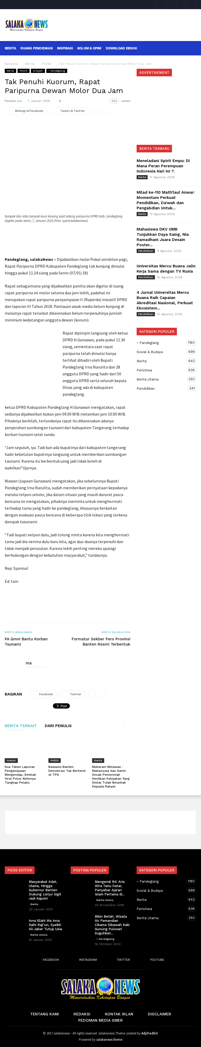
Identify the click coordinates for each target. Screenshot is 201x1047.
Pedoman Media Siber (100, 1020)
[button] (189, 47)
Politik (23, 70)
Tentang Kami (44, 1014)
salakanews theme (109, 1039)
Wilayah (38, 70)
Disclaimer (159, 1014)
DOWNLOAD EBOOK (121, 48)
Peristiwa (161, 370)
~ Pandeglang (56, 70)
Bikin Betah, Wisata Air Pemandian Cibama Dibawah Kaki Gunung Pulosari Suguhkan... (112, 924)
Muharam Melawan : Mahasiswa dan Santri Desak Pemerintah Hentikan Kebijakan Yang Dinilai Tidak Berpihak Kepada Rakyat (111, 776)
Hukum (11, 760)
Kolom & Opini (89, 48)
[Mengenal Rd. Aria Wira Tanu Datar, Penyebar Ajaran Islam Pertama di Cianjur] (81, 887)
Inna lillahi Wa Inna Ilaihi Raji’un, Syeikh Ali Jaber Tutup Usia (45, 925)
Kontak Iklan (119, 1014)
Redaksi (82, 1014)
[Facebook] (161, 4)
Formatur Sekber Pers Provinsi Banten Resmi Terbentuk (101, 642)
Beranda (11, 64)
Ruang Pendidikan (36, 48)
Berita (10, 48)
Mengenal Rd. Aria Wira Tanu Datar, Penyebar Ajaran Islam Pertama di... (110, 888)
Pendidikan (145, 250)
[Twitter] (181, 4)
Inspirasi (65, 48)
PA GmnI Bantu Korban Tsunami (26, 642)
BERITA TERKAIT (21, 726)
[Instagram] (171, 4)
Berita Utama (161, 379)
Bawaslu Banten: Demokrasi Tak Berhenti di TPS (67, 770)
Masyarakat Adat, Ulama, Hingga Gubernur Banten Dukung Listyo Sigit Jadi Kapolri (45, 890)
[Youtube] (191, 4)
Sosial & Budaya (161, 352)
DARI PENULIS (58, 726)
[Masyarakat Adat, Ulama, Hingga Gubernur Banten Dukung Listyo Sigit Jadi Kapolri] (15, 887)
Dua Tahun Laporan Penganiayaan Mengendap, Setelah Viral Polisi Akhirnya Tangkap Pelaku (20, 774)
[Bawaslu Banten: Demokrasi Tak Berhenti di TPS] (67, 749)
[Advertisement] (125, 21)
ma (19, 101)
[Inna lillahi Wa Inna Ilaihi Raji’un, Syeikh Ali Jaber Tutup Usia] (15, 926)
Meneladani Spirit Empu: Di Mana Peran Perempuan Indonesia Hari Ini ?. (163, 166)
